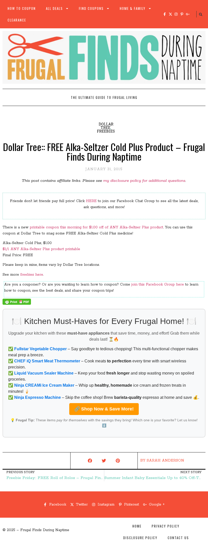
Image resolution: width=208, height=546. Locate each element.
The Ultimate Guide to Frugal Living (104, 97)
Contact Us (178, 537)
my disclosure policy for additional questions (144, 180)
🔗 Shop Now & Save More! (104, 408)
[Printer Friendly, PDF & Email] (17, 303)
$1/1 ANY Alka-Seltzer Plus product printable (41, 249)
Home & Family (133, 8)
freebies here (31, 274)
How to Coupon (22, 8)
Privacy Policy (166, 526)
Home (137, 526)
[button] (201, 14)
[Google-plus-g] (187, 14)
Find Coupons (91, 8)
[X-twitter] (170, 14)
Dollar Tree (106, 126)
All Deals (54, 8)
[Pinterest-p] (181, 14)
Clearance (17, 20)
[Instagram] (176, 14)
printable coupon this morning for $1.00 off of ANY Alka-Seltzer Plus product (96, 227)
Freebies (106, 131)
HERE (91, 201)
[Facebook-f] (164, 14)
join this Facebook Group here (157, 284)
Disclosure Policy (140, 537)
